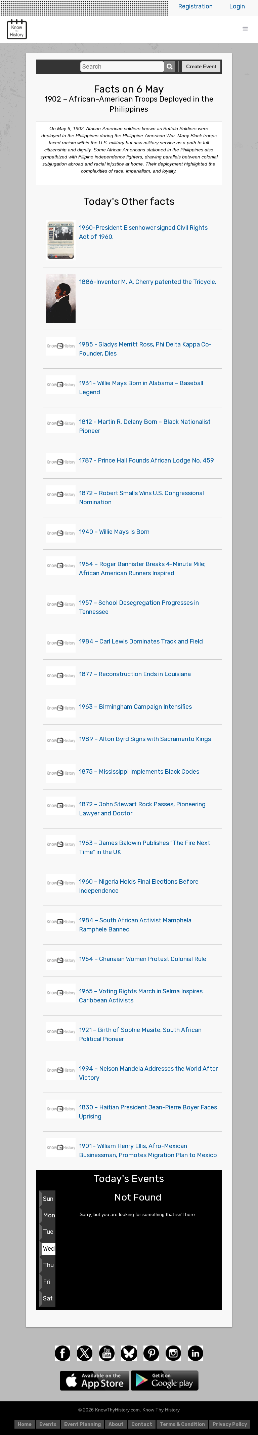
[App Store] (95, 1380)
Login (237, 6)
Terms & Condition (182, 1424)
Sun (48, 1199)
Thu (48, 1265)
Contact (141, 1424)
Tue (48, 1232)
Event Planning (82, 1424)
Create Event (201, 66)
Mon (49, 1215)
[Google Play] (165, 1380)
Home (25, 1424)
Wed (49, 1248)
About (116, 1424)
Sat (48, 1298)
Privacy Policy (230, 1424)
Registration (195, 6)
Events (47, 1424)
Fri (46, 1282)
